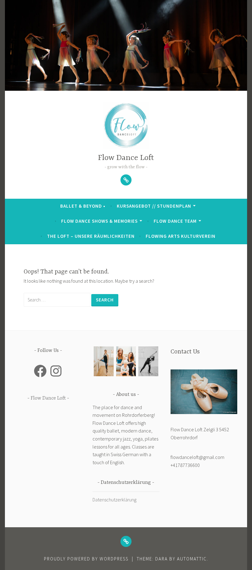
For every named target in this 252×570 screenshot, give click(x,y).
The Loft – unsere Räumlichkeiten (91, 236)
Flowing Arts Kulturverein (180, 236)
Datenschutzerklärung (114, 499)
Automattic (192, 559)
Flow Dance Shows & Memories (99, 221)
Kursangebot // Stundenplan (154, 206)
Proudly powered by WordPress (86, 559)
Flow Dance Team (175, 221)
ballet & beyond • (82, 206)
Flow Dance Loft (126, 157)
